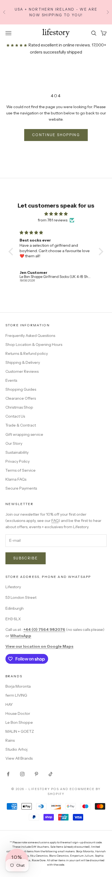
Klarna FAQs (15, 479)
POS (55, 789)
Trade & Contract (20, 425)
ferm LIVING (16, 695)
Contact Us (15, 416)
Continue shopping (56, 135)
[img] (56, 214)
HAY (9, 704)
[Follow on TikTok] (50, 774)
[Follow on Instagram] (22, 774)
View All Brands (19, 758)
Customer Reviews (22, 371)
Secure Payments (21, 488)
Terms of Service (20, 470)
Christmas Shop (19, 407)
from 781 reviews (52, 220)
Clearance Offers (20, 398)
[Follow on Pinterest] (36, 774)
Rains (10, 740)
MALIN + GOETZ (19, 731)
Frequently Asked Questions (30, 335)
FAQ (54, 520)
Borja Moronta (18, 686)
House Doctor (17, 713)
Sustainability (17, 452)
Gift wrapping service (24, 434)
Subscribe (25, 558)
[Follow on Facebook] (8, 774)
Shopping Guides (20, 389)
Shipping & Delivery (22, 362)
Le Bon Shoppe (19, 722)
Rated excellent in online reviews (58, 45)
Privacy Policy (17, 461)
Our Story (13, 443)
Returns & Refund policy (26, 353)
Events (11, 380)
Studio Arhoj (16, 749)
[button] (12, 251)
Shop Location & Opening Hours (33, 344)
